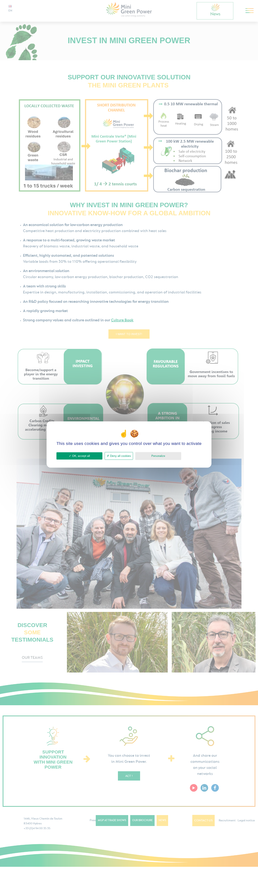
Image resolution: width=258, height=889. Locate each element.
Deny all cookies (120, 455)
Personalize (158, 455)
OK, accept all (80, 455)
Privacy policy (192, 455)
